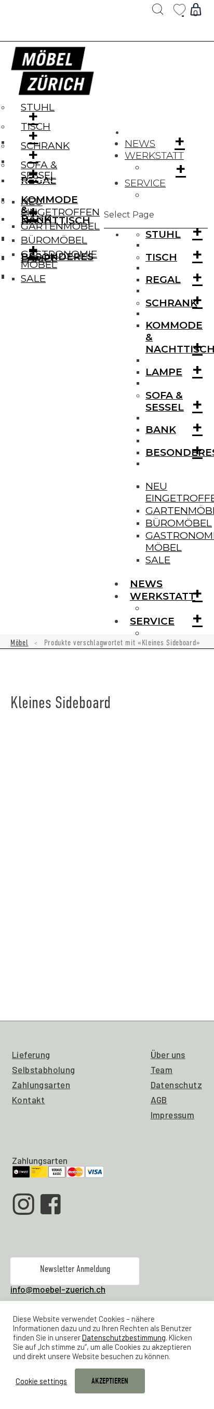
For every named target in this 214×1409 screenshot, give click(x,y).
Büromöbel (178, 523)
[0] (183, 10)
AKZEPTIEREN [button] (109, 1381)
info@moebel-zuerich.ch (57, 1289)
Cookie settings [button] (41, 1381)
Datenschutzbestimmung (124, 1337)
